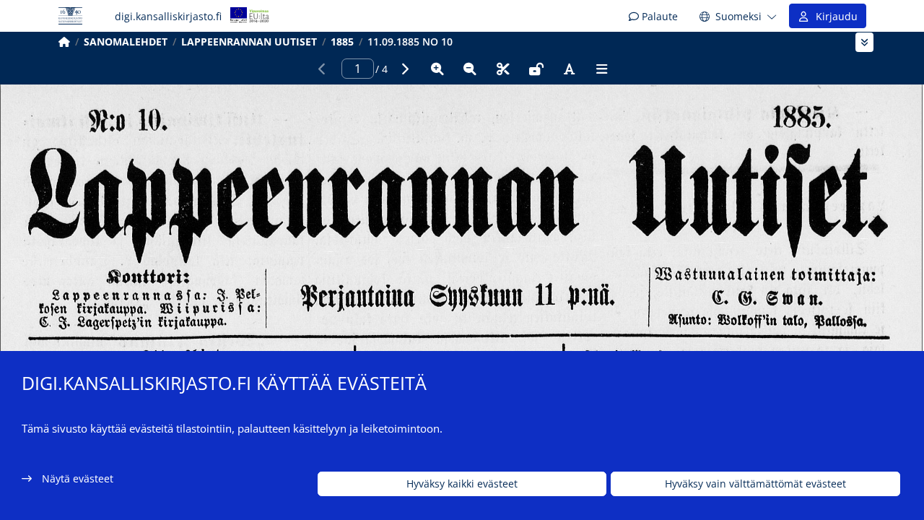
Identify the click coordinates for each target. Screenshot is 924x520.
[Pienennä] (470, 68)
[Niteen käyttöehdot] (536, 68)
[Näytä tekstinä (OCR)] (568, 68)
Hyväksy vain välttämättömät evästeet (755, 484)
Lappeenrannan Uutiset (249, 41)
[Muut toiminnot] (602, 68)
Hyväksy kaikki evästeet (462, 484)
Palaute (658, 16)
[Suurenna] (437, 68)
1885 (342, 41)
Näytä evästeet (77, 478)
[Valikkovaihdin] (864, 42)
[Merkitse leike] (503, 68)
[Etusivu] (64, 41)
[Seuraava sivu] (404, 68)
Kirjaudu (834, 16)
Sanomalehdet (125, 41)
